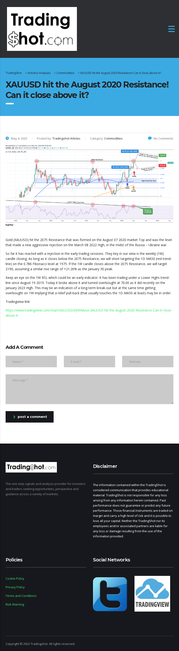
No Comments (163, 138)
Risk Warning (15, 604)
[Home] (42, 28)
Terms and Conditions (21, 596)
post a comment (32, 417)
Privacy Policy (15, 587)
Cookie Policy (15, 578)
